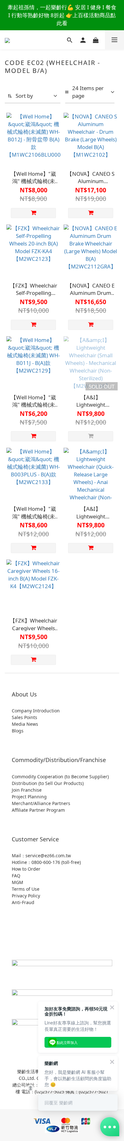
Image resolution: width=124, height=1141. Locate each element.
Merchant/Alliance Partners (41, 803)
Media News (25, 724)
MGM (17, 882)
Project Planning (29, 797)
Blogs (18, 731)
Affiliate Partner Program (38, 810)
